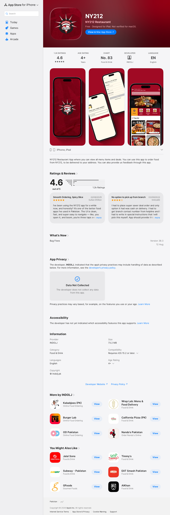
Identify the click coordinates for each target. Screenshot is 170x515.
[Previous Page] (46, 57)
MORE (99, 217)
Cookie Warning (99, 512)
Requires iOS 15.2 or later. (121, 353)
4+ (109, 363)
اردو (62, 502)
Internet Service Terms (59, 512)
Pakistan (53, 502)
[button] (21, 22)
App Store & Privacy (80, 512)
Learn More (144, 304)
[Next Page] (166, 57)
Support (113, 512)
